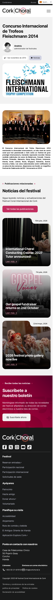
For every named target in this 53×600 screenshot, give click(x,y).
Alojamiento (8, 521)
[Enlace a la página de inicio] (16, 11)
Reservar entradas (11, 462)
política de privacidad (10, 588)
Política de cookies (30, 588)
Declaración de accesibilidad (13, 592)
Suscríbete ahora (18, 417)
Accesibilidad (8, 516)
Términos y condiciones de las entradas (18, 584)
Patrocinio (7, 489)
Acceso (33, 2)
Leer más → (11, 261)
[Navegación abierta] (49, 11)
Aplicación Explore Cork (14, 535)
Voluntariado (8, 503)
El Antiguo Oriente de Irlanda (16, 530)
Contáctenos (7, 2)
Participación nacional (13, 467)
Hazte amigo (8, 494)
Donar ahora (8, 499)
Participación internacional (15, 472)
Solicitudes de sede (11, 477)
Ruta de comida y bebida (14, 525)
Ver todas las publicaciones (20, 209)
